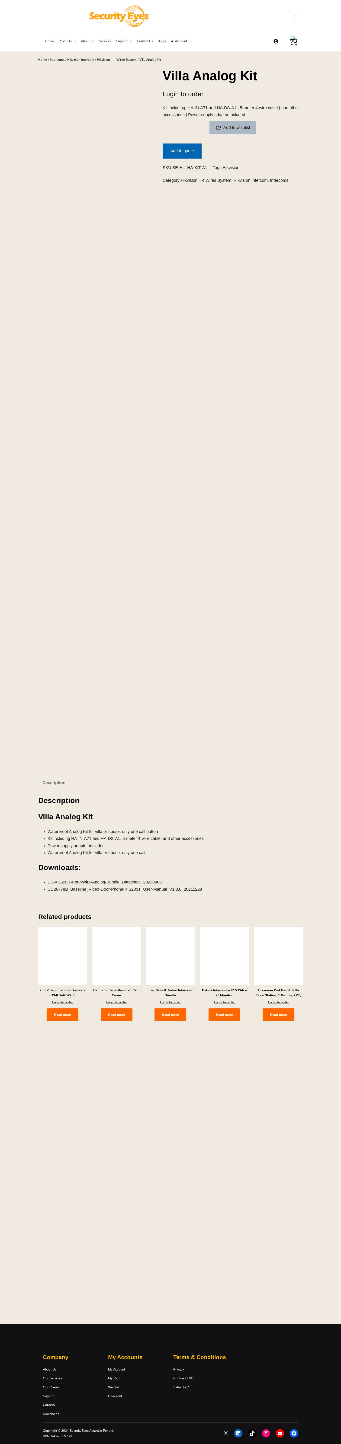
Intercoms (57, 59)
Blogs (162, 41)
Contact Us (145, 41)
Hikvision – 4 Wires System (117, 59)
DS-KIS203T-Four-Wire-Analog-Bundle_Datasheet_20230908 (105, 882)
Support (122, 41)
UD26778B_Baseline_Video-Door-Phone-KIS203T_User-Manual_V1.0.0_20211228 (125, 889)
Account (181, 41)
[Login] (275, 41)
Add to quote (182, 151)
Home (49, 41)
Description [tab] (53, 782)
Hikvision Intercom (80, 59)
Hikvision (231, 167)
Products (65, 41)
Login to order (183, 94)
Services (105, 41)
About (85, 41)
